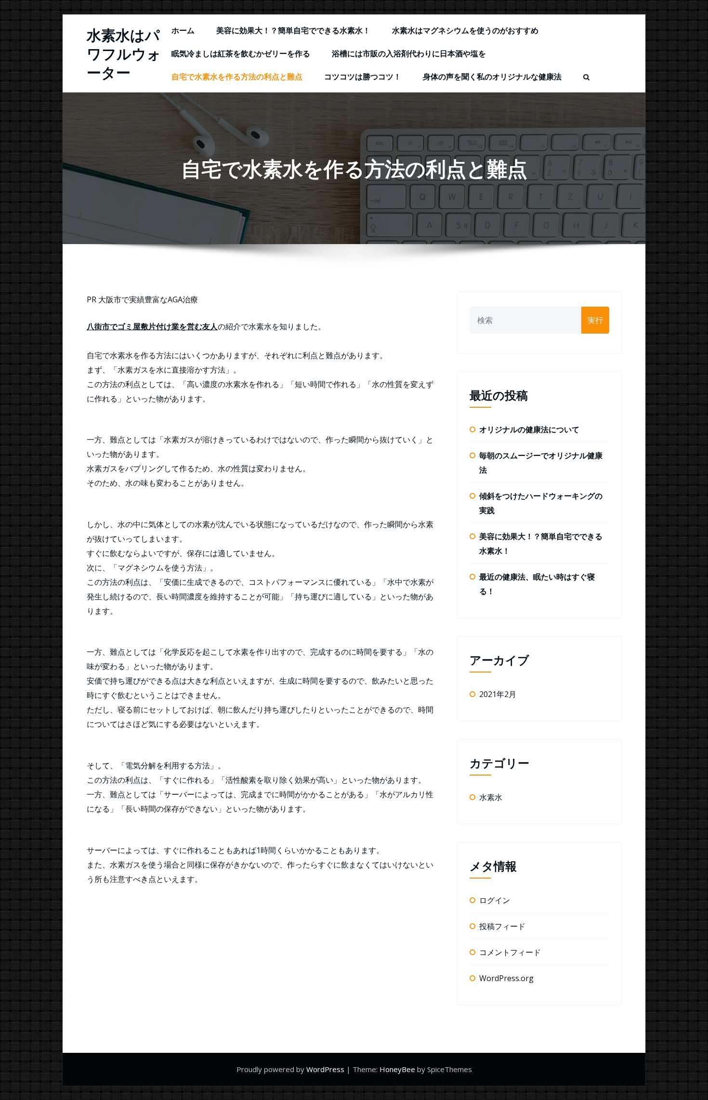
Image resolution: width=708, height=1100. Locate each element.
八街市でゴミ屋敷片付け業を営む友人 (152, 326)
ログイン (494, 900)
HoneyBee (397, 1069)
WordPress (326, 1069)
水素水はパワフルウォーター (124, 53)
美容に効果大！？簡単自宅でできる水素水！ (293, 30)
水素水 (490, 797)
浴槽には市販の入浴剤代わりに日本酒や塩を (409, 53)
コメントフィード (510, 952)
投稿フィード (502, 926)
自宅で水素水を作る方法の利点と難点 (236, 76)
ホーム (183, 30)
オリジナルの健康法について (529, 429)
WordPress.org (506, 978)
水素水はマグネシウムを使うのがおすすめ (465, 30)
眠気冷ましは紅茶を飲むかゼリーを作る (240, 53)
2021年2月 (497, 694)
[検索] (587, 77)
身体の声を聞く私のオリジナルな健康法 (492, 76)
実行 (595, 320)
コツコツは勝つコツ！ (362, 76)
